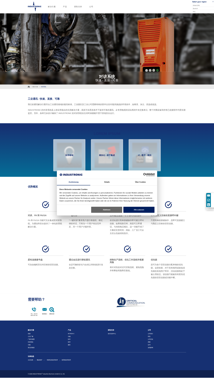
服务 (69, 345)
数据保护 (39, 360)
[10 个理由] (208, 200)
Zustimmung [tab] (74, 182)
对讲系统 (30, 342)
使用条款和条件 (66, 360)
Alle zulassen (139, 210)
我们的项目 (31, 348)
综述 (29, 334)
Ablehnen (106, 210)
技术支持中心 (112, 334)
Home (29, 87)
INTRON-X (71, 334)
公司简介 (150, 334)
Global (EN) (196, 5)
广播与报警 (31, 339)
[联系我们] (208, 195)
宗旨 (149, 336)
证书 (149, 345)
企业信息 (30, 360)
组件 (69, 342)
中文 (194, 12)
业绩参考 (150, 348)
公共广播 (30, 336)
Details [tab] (107, 182)
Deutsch (195, 8)
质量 (149, 342)
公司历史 (150, 339)
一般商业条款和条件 (52, 360)
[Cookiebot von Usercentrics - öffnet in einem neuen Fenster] (145, 174)
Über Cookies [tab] (140, 182)
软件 (69, 339)
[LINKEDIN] (208, 204)
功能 (29, 345)
